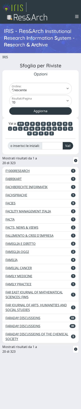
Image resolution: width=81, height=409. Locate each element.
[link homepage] (14, 7)
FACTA (10, 219)
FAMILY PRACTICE (18, 284)
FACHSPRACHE (16, 195)
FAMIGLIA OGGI (17, 252)
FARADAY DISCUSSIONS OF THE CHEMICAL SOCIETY (37, 336)
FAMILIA (11, 260)
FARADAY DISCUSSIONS (23, 318)
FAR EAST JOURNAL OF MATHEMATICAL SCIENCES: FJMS (34, 294)
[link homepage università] (28, 16)
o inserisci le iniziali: (25, 146)
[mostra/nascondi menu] (77, 17)
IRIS (5, 57)
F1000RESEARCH (18, 171)
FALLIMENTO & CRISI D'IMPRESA (29, 235)
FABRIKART (14, 179)
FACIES (11, 203)
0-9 (20, 123)
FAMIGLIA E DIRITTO (21, 244)
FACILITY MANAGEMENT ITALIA (28, 211)
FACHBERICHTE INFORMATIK (27, 187)
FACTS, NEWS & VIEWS (22, 227)
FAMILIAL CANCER (19, 268)
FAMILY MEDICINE (19, 276)
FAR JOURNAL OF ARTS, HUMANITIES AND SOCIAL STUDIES (36, 307)
